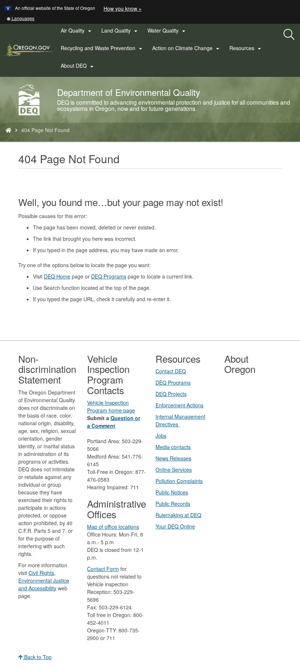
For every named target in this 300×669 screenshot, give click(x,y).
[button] (20, 18)
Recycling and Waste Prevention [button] (102, 48)
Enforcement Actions (179, 405)
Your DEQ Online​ (175, 526)
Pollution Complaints (179, 481)
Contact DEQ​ (170, 371)
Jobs (160, 435)
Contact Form (103, 568)
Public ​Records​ (172, 503)
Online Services (173, 469)
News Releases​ (173, 458)
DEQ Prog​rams (173, 382)
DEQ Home (57, 276)
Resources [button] (246, 48)
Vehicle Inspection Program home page (111, 406)
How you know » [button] (123, 8)
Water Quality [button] (167, 31)
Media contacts (173, 447)
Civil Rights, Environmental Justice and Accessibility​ (43, 580)
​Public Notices (171, 492)
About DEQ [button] (78, 66)
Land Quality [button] (120, 31)
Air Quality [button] (77, 31)
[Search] (289, 35)
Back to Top (37, 657)
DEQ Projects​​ (171, 393)
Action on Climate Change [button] (186, 48)
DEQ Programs (108, 276)
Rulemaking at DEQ (178, 515)
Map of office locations (113, 526)
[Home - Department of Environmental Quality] (8, 130)
